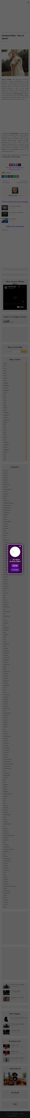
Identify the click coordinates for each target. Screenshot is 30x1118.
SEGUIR (15, 565)
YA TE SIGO (15, 570)
